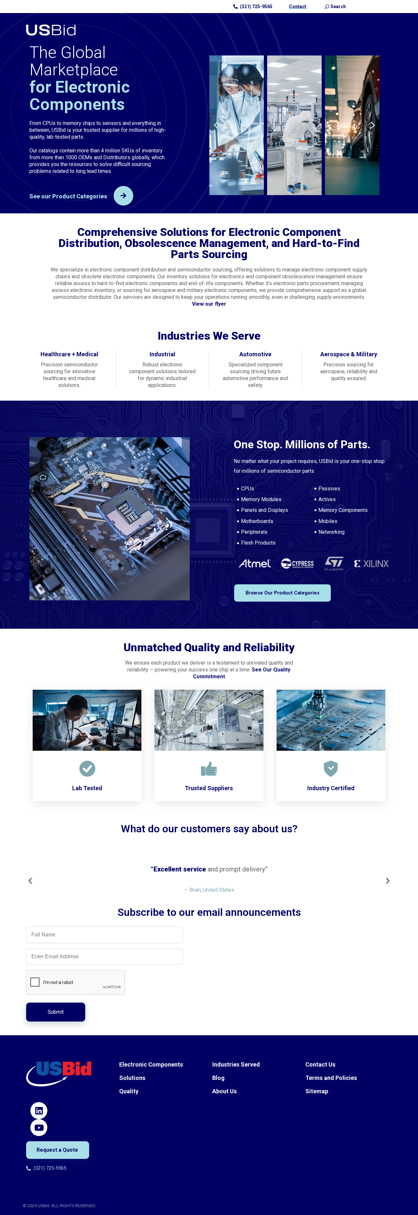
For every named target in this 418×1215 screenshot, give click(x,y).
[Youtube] (38, 1127)
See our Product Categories (68, 196)
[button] (216, 125)
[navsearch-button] (326, 6)
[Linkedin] (38, 1110)
